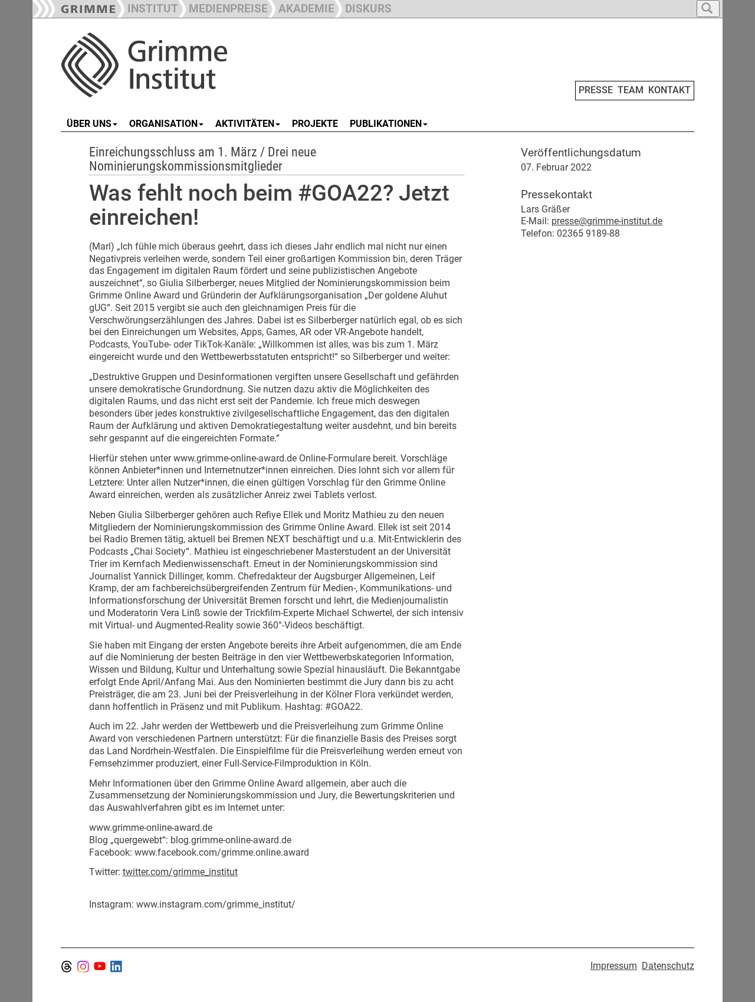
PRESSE (596, 90)
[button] (223, 7)
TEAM (631, 90)
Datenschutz (668, 965)
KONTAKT (669, 90)
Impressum (613, 965)
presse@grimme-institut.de (607, 221)
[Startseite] (193, 65)
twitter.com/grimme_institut (180, 871)
